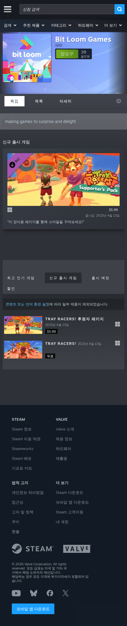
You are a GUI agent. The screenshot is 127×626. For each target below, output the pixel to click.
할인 (11, 288)
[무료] (23, 349)
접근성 (17, 502)
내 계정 (62, 521)
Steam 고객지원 (69, 512)
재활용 (61, 458)
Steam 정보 (22, 429)
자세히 (65, 101)
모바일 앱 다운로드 (33, 608)
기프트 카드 (22, 468)
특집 (14, 101)
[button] (10, 25)
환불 (15, 531)
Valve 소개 (65, 429)
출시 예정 (101, 278)
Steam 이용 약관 (26, 438)
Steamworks (22, 448)
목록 (39, 101)
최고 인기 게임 (21, 278)
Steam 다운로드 (69, 492)
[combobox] (67, 9)
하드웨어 (63, 448)
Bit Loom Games (83, 39)
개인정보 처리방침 (28, 492)
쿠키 (15, 521)
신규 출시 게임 (63, 278)
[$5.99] (23, 325)
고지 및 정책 (22, 512)
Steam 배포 (22, 458)
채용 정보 (64, 438)
